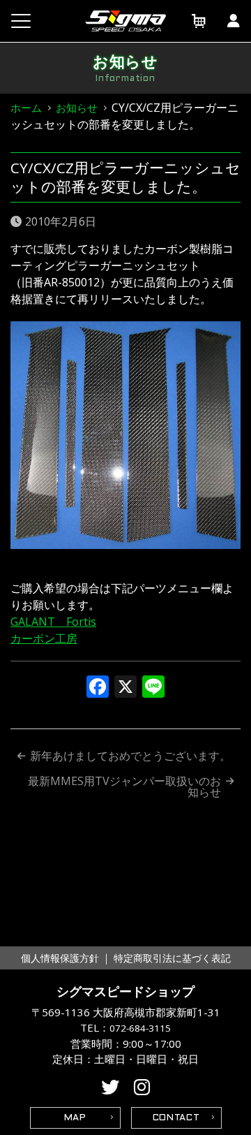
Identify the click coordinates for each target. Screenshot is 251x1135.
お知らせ (77, 108)
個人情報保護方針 (60, 958)
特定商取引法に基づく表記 (172, 958)
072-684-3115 (140, 1028)
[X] (125, 688)
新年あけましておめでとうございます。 (130, 755)
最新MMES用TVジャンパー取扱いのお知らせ (124, 786)
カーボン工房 (43, 638)
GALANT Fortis (53, 621)
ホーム (26, 108)
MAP (75, 1118)
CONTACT (176, 1118)
